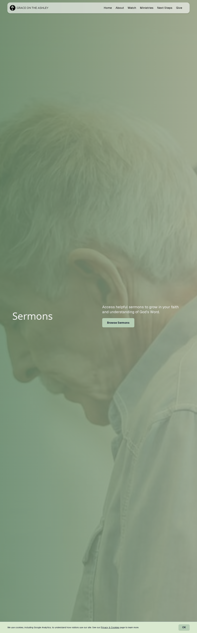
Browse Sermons (118, 322)
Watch (132, 8)
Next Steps (164, 8)
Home (108, 8)
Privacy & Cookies (110, 627)
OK (184, 627)
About (120, 8)
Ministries (146, 8)
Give (179, 8)
